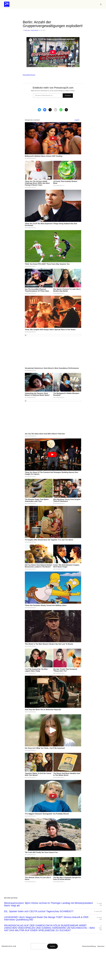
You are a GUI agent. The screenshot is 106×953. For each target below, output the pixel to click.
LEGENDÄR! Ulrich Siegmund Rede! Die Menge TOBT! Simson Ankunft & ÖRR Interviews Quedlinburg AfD (46, 918)
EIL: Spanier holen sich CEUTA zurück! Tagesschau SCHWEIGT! (38, 911)
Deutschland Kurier (29, 75)
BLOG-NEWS (34, 30)
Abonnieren (68, 95)
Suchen (52, 946)
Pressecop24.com (9, 946)
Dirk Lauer (27, 30)
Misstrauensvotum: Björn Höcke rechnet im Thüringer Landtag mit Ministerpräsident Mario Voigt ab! (48, 904)
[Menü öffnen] (101, 4)
